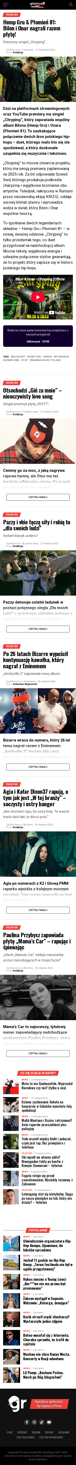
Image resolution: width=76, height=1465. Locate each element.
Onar (48, 357)
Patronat (22, 1432)
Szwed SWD (12, 360)
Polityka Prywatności (51, 1437)
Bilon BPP (18, 357)
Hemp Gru (35, 357)
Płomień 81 (62, 357)
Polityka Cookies (26, 1437)
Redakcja (18, 52)
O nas (10, 1432)
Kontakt (49, 1432)
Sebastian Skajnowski (25, 684)
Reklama (36, 1432)
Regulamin (63, 1432)
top (25, 360)
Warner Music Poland (46, 360)
